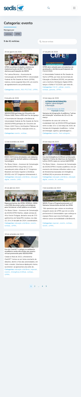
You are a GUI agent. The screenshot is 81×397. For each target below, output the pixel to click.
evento (17, 89)
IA (56, 179)
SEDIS (45, 226)
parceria (52, 89)
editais (61, 87)
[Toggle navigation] (74, 8)
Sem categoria (64, 133)
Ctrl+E (55, 87)
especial (56, 223)
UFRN (18, 34)
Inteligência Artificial (19, 272)
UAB (19, 179)
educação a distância (22, 177)
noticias (8, 34)
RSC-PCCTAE (26, 89)
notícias (46, 89)
